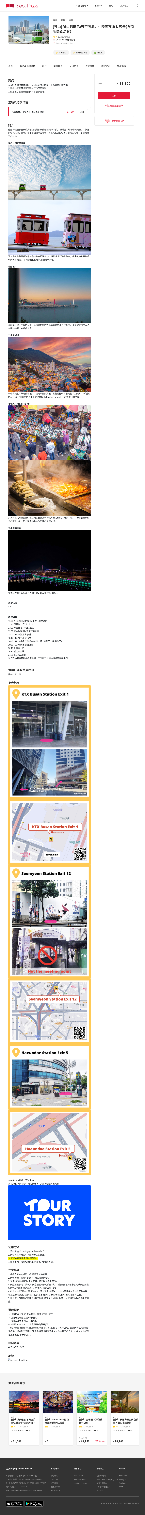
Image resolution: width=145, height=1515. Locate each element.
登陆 (111, 5)
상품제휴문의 (101, 1475)
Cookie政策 (55, 1490)
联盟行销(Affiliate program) (106, 1479)
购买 (114, 95)
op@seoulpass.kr (80, 1483)
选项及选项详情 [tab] (27, 66)
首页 (55, 19)
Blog (121, 1486)
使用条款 (54, 1483)
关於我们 (54, 1475)
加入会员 (124, 5)
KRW (97, 5)
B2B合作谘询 (102, 1483)
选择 (82, 111)
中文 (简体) (81, 5)
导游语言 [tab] (121, 66)
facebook (123, 1475)
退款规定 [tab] (105, 66)
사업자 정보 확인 (40, 1483)
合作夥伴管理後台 (103, 1486)
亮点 (10, 66)
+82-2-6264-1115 (81, 1475)
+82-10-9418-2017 (81, 1479)
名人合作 (100, 1490)
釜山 (71, 19)
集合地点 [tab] (58, 66)
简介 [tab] (44, 66)
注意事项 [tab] (89, 66)
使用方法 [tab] (73, 66)
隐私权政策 (55, 1486)
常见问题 (54, 1479)
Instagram (123, 1479)
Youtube (122, 1483)
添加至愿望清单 (115, 105)
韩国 (63, 19)
